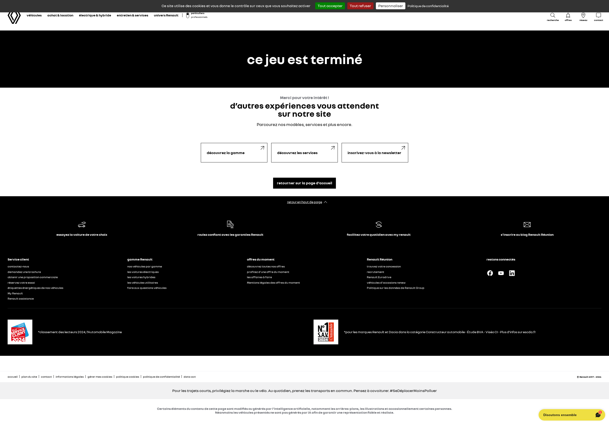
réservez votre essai (21, 282)
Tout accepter (330, 5)
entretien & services (132, 15)
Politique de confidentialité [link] (428, 6)
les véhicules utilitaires (142, 282)
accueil (13, 376)
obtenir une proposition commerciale (33, 277)
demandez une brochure (24, 272)
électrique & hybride (95, 15)
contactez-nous (18, 266)
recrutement (375, 272)
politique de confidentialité (161, 376)
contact (46, 376)
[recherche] (553, 15)
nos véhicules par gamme (144, 266)
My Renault (15, 293)
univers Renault (166, 15)
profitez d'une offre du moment (268, 272)
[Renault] (14, 15)
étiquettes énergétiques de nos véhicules (35, 288)
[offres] (568, 15)
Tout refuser (360, 5)
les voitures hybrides (141, 277)
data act (190, 376)
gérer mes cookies (100, 376)
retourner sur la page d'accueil (304, 183)
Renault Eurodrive (379, 277)
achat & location (60, 15)
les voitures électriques (143, 272)
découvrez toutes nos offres (266, 266)
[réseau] (583, 15)
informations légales (70, 376)
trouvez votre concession (384, 266)
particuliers (197, 13)
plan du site (29, 376)
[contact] (598, 15)
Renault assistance (21, 298)
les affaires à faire (259, 277)
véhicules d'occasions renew (386, 282)
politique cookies (127, 376)
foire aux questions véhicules (147, 288)
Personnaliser (390, 5)
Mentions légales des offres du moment (273, 282)
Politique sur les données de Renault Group (395, 288)
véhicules (34, 15)
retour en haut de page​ (304, 202)
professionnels (199, 16)
